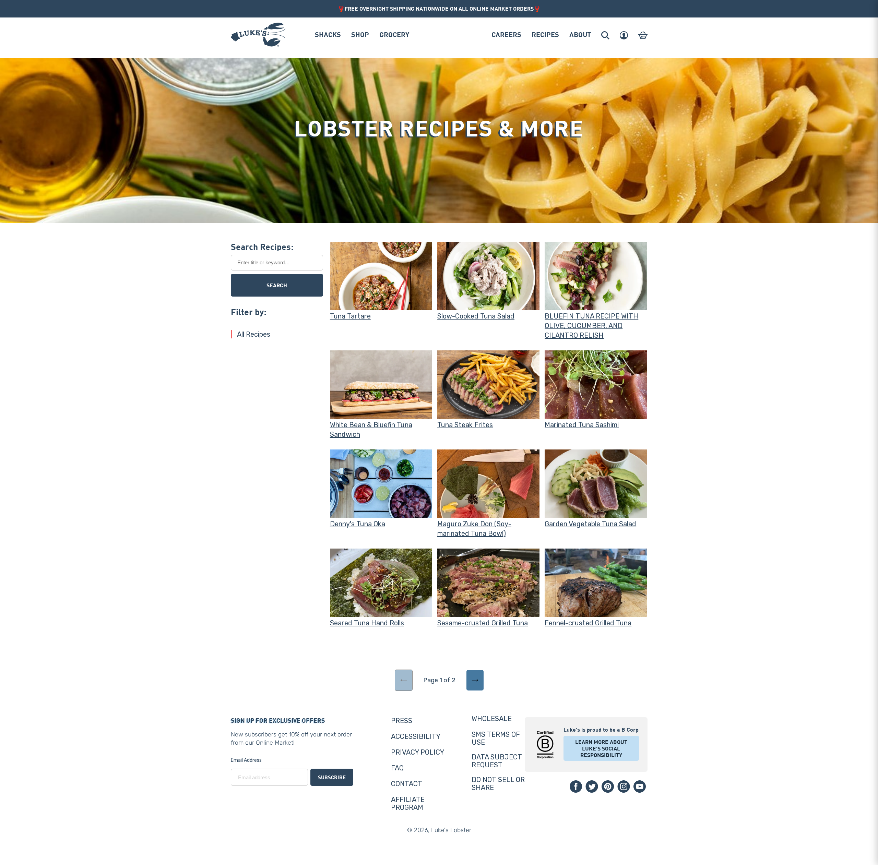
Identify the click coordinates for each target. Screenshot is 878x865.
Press (401, 721)
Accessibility (415, 736)
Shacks (328, 34)
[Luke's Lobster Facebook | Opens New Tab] (576, 786)
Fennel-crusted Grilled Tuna (588, 623)
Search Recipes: (262, 246)
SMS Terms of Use (496, 738)
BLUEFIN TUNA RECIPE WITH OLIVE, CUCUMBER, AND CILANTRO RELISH (591, 325)
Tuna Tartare (350, 316)
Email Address (246, 760)
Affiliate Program (408, 803)
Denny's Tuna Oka (357, 524)
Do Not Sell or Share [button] (498, 784)
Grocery (394, 34)
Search (276, 285)
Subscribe (332, 777)
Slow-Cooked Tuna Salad (475, 316)
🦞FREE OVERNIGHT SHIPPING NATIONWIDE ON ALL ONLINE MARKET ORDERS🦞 (439, 8)
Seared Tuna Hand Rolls (367, 623)
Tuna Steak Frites (465, 425)
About (580, 34)
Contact (406, 784)
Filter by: (248, 312)
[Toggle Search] (605, 35)
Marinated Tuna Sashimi (582, 425)
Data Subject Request (497, 761)
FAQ (397, 768)
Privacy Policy (417, 752)
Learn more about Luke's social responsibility (601, 748)
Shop (360, 34)
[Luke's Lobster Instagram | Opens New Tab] (623, 786)
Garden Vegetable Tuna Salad (590, 524)
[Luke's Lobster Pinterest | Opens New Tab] (608, 786)
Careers (506, 34)
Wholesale (492, 718)
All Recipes (253, 334)
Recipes (545, 34)
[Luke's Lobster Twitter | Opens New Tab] (591, 786)
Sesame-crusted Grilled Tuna (482, 623)
